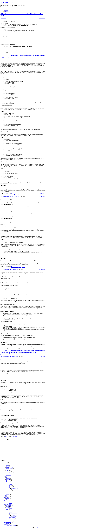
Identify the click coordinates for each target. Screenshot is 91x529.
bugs (10, 510)
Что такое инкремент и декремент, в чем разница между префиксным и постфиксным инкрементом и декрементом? (22, 352)
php (1, 59)
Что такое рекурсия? (18, 267)
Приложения (9, 482)
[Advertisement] (8, 449)
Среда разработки (7, 522)
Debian (7, 478)
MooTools (11, 508)
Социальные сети (10, 519)
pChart (10, 512)
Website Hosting (40, 527)
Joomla (7, 470)
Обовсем (6, 497)
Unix (5, 18)
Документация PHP (13, 513)
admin (6, 54)
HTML (7, 506)
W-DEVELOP (6, 2)
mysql (10, 485)
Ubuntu (2, 18)
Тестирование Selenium (11, 525)
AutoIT (7, 494)
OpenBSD (8, 480)
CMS (5, 469)
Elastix (7, 465)
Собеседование (17, 59)
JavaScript (8, 507)
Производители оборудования (9, 468)
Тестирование (7, 524)
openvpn (10, 486)
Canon (7, 501)
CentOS (8, 463)
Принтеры (6, 500)
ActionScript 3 (9, 505)
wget (10, 491)
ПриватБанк (9, 499)
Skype (7, 466)
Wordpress (8, 475)
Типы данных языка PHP (14, 516)
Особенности (11, 518)
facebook (10, 520)
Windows (6, 493)
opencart (8, 474)
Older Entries (14, 436)
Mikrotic (8, 496)
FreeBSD (8, 479)
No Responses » (42, 18)
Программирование (9, 59)
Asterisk (5, 462)
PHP (3, 59)
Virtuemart (11, 472)
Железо (5, 495)
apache (10, 484)
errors (10, 471)
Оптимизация (12, 517)
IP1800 (10, 503)
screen (10, 490)
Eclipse (7, 523)
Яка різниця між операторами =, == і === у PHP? (27, 194)
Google (7, 498)
